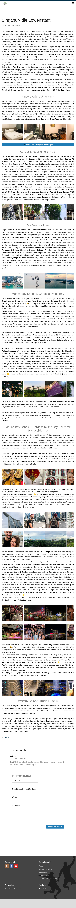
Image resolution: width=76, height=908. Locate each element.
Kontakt (41, 866)
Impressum (43, 872)
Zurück (6, 737)
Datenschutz (43, 875)
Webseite (15, 797)
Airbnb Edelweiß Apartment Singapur (39, 145)
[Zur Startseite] (5, 3)
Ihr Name (16, 781)
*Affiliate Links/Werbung (48, 879)
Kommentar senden (55, 827)
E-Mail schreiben (47, 889)
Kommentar (16, 805)
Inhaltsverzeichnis (45, 869)
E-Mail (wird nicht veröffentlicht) (24, 789)
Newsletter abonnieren (13, 889)
